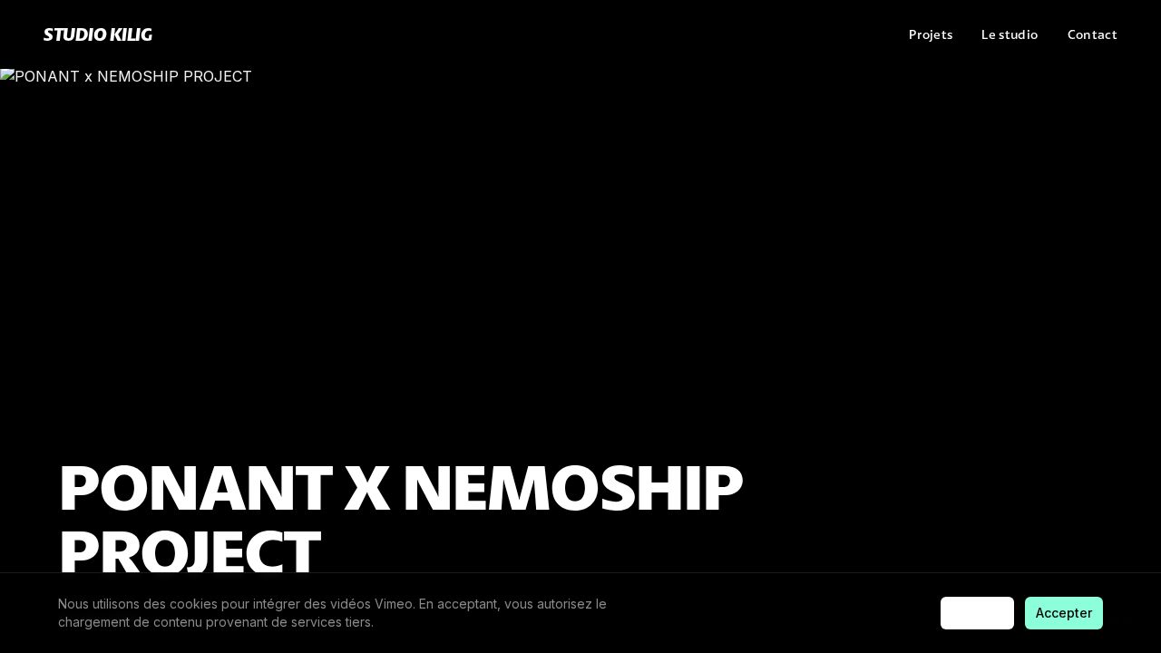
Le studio (1009, 34)
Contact (1092, 34)
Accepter (1064, 612)
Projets (930, 34)
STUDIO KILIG (97, 34)
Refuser (977, 612)
